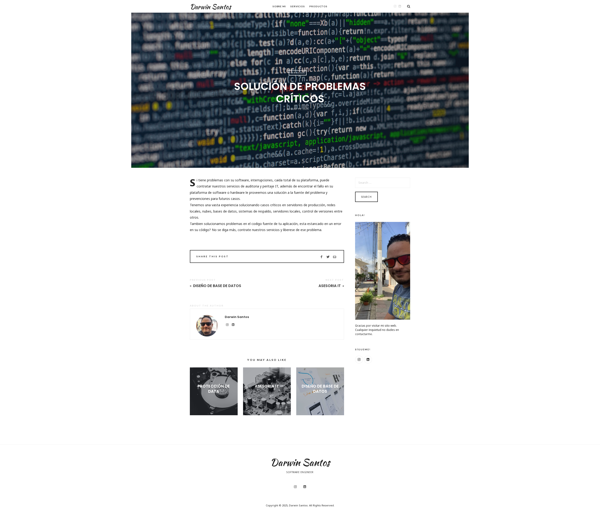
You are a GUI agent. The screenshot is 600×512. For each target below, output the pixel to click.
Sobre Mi (279, 6)
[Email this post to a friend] (335, 257)
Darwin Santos (210, 6)
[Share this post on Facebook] (321, 257)
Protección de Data (214, 388)
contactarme (363, 334)
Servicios (297, 6)
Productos (318, 6)
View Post (213, 399)
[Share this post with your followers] (328, 257)
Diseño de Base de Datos (217, 286)
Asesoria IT (330, 286)
